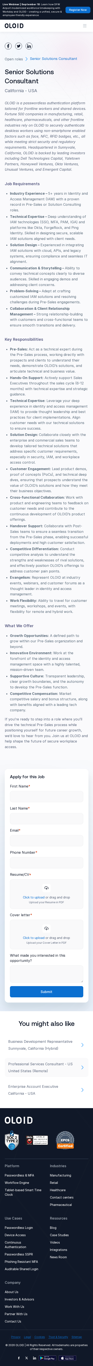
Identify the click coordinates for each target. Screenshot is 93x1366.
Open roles (14, 59)
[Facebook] (8, 46)
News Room (58, 1257)
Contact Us (13, 1321)
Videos (55, 1242)
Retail (54, 1182)
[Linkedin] (29, 46)
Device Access (15, 1235)
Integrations (58, 1250)
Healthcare (58, 1190)
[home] (14, 25)
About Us (11, 1292)
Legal (27, 1337)
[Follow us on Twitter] (26, 1358)
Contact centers (62, 1197)
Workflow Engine (17, 1182)
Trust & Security (58, 1337)
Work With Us (14, 1306)
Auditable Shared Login (21, 1269)
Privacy (16, 1337)
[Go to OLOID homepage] (18, 1120)
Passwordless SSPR (19, 1254)
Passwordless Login (19, 1227)
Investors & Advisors (19, 1299)
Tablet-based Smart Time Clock (23, 1192)
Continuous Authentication (15, 1245)
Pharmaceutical (61, 1205)
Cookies (39, 1337)
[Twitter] (18, 46)
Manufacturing (60, 1175)
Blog (53, 1227)
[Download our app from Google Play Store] (47, 1358)
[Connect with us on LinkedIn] (34, 1358)
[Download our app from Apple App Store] (67, 1358)
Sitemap (77, 1337)
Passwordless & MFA (19, 1175)
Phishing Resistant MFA (21, 1261)
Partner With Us (16, 1314)
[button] (85, 26)
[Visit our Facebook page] (19, 1358)
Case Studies (59, 1235)
